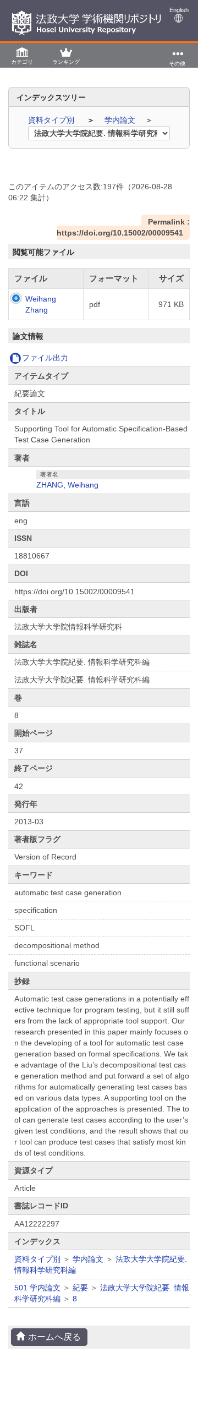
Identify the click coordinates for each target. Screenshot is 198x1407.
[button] (22, 55)
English (179, 10)
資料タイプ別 (52, 120)
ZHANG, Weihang (67, 484)
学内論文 (121, 120)
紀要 (80, 1287)
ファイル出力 (45, 357)
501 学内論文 (37, 1287)
